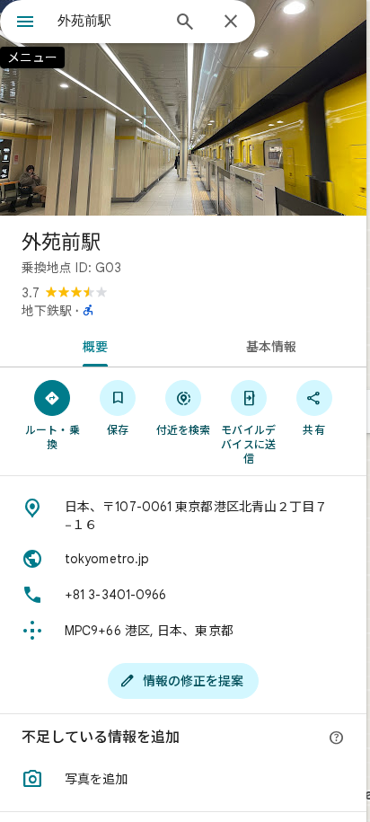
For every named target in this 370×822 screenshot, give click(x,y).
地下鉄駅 (47, 311)
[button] (183, 779)
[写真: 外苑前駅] (183, 108)
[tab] (92, 345)
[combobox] (108, 20)
